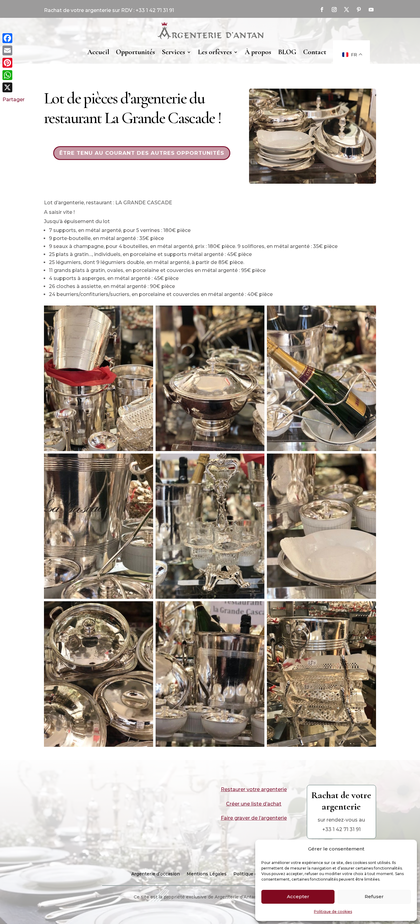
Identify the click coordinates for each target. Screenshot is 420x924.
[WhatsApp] (13, 75)
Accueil (98, 52)
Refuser (374, 896)
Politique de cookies (333, 911)
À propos (258, 52)
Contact (314, 52)
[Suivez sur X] (346, 9)
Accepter (298, 896)
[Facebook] (13, 38)
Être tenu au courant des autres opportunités (141, 153)
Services (173, 52)
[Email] (13, 50)
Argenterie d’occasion (155, 874)
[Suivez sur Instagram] (334, 9)
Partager (13, 99)
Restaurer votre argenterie (254, 789)
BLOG (287, 52)
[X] (13, 87)
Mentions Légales (207, 874)
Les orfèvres (215, 52)
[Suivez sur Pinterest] (359, 9)
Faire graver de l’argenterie (254, 818)
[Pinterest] (13, 63)
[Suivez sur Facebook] (322, 9)
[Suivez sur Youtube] (371, 9)
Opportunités (135, 52)
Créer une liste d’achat (253, 804)
